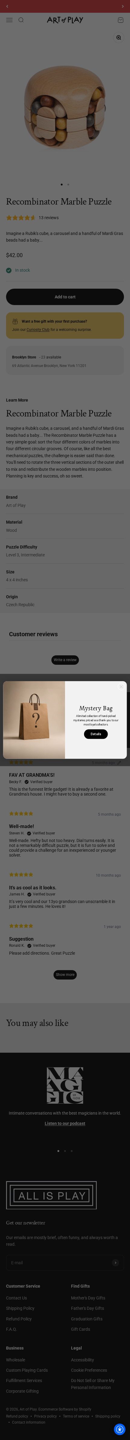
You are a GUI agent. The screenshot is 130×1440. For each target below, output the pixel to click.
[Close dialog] (121, 687)
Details (96, 734)
